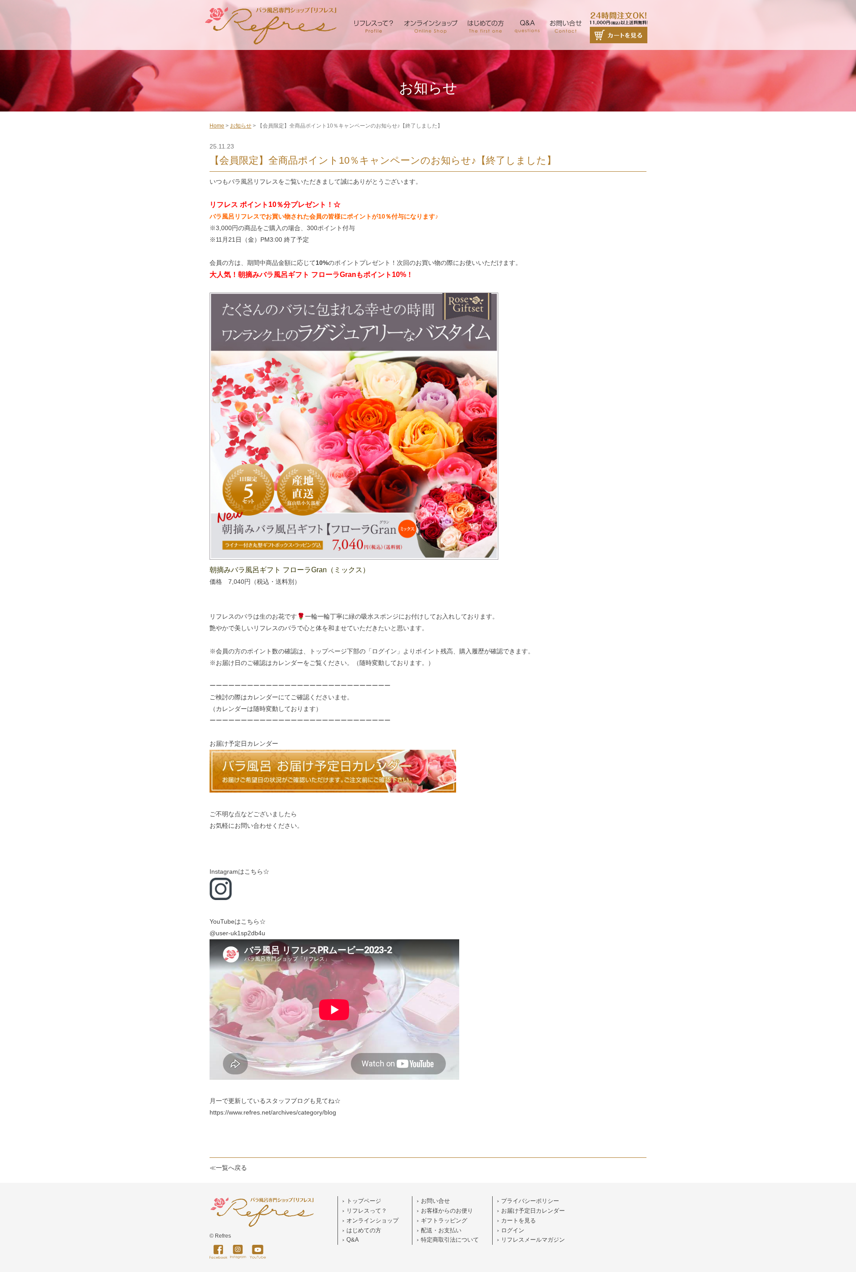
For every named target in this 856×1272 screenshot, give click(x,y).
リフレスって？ (366, 1210)
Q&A (352, 1239)
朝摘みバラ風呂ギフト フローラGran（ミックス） (290, 570)
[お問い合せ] (565, 8)
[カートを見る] (618, 8)
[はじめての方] (486, 8)
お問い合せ (435, 1201)
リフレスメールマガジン (533, 1239)
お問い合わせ (253, 825)
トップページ (363, 1201)
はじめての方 (363, 1230)
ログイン (512, 1230)
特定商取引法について (450, 1239)
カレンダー (262, 697)
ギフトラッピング (444, 1220)
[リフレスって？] (374, 8)
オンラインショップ (372, 1220)
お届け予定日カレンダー (244, 743)
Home (217, 125)
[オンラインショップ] (430, 8)
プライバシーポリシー (530, 1201)
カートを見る (518, 1220)
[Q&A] (527, 8)
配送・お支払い (441, 1230)
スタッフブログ (287, 1100)
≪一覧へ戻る (228, 1167)
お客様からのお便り (447, 1210)
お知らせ (240, 125)
